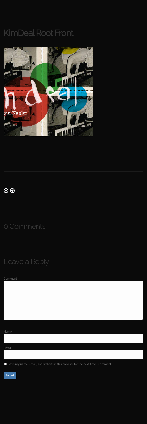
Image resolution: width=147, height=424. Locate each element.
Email (8, 348)
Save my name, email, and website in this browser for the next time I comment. (60, 364)
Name (8, 331)
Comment (11, 278)
